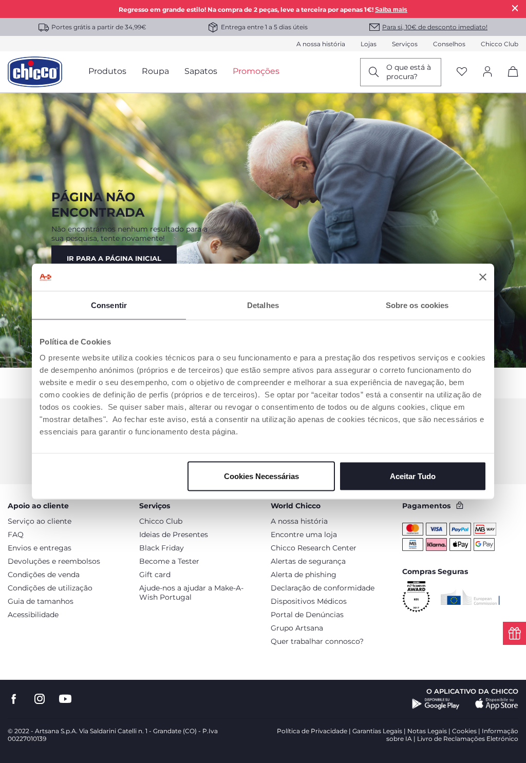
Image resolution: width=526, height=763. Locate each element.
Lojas (369, 44)
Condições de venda (44, 574)
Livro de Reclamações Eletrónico (467, 738)
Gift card (155, 574)
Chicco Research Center (313, 547)
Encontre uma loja (304, 534)
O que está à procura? (408, 72)
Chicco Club (499, 44)
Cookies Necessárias (261, 476)
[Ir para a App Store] (496, 704)
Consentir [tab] (109, 304)
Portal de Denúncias (307, 614)
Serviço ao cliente (39, 521)
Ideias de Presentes (173, 534)
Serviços (405, 44)
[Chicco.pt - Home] (35, 71)
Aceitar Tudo (413, 476)
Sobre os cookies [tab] (417, 304)
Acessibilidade (33, 614)
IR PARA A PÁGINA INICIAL (114, 258)
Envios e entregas (39, 547)
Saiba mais (391, 9)
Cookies (464, 731)
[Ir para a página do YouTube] (65, 699)
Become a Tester (169, 561)
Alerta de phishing (303, 574)
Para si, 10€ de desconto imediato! (434, 27)
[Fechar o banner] (482, 277)
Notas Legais (427, 731)
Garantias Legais (377, 731)
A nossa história (320, 44)
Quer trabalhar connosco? (317, 641)
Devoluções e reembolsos (54, 561)
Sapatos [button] (200, 71)
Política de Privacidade (312, 731)
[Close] (515, 8)
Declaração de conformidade (322, 588)
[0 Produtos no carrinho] (509, 80)
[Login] (487, 72)
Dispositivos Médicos (309, 601)
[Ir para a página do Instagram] (39, 699)
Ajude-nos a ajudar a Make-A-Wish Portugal (191, 592)
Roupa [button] (155, 71)
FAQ (16, 534)
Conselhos (449, 44)
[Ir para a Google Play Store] (436, 704)
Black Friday (161, 547)
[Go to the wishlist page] (462, 72)
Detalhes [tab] (263, 304)
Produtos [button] (107, 71)
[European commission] (470, 597)
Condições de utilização (50, 588)
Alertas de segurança (308, 561)
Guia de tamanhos (40, 601)
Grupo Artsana (297, 628)
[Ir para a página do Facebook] (14, 699)
